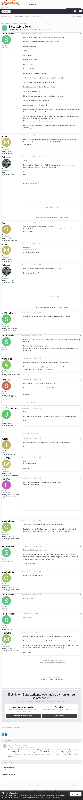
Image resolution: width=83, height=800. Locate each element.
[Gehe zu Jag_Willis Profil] (6, 464)
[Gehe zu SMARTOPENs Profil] (6, 319)
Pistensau (6, 157)
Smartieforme (16, 29)
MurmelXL (6, 633)
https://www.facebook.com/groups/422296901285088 (52, 217)
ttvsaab (5, 439)
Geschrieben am (31, 33)
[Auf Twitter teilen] (3, 734)
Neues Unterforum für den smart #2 (18, 745)
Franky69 (6, 479)
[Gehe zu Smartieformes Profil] (4, 28)
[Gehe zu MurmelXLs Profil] (6, 639)
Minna (4, 136)
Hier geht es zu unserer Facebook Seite (51, 679)
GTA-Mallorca (8, 521)
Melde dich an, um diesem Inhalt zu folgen (15, 23)
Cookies (10, 795)
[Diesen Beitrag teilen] (80, 33)
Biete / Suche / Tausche (42, 29)
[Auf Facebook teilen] (6, 734)
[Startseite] (3, 16)
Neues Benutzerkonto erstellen (23, 715)
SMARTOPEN (8, 313)
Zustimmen (77, 794)
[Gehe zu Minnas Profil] (6, 142)
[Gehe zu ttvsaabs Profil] (6, 444)
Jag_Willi (6, 458)
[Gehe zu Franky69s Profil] (6, 485)
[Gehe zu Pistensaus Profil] (6, 163)
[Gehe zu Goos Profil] (6, 229)
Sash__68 (6, 380)
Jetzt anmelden (59, 715)
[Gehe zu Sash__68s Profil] (6, 385)
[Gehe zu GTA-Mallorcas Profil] (6, 527)
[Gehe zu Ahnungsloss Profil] (6, 364)
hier (37, 362)
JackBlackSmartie (10, 408)
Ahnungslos (7, 359)
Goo (3, 223)
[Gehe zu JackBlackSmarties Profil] (6, 414)
